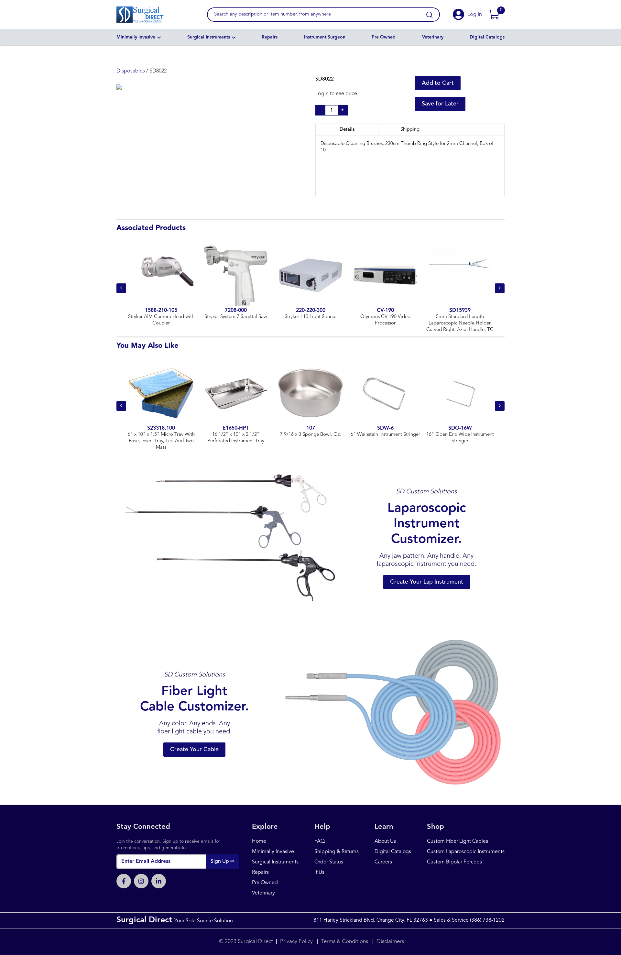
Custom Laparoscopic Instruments (466, 851)
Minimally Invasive (135, 37)
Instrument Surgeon (324, 37)
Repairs (270, 37)
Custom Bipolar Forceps (454, 862)
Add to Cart (438, 83)
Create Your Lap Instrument (426, 582)
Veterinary (432, 37)
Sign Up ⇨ (222, 861)
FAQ (319, 841)
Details (347, 129)
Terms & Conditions (344, 941)
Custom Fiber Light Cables (457, 841)
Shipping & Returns (336, 851)
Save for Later (440, 104)
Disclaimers (390, 941)
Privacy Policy (297, 941)
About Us (385, 841)
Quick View (161, 284)
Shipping (409, 129)
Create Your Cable (194, 749)
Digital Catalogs (487, 37)
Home (259, 841)
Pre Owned (384, 37)
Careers (383, 862)
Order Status (328, 862)
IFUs (319, 872)
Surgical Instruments (208, 37)
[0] (493, 14)
